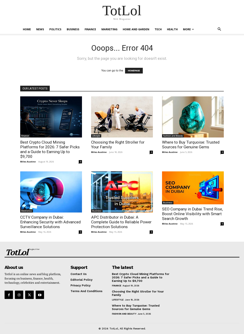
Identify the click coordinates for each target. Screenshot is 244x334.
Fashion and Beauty (173, 135)
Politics (55, 29)
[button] (219, 29)
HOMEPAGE (134, 70)
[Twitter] (29, 295)
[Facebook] (9, 295)
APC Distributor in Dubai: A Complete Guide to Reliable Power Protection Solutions (121, 222)
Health (172, 29)
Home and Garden (136, 29)
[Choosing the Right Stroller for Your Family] (122, 116)
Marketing (109, 29)
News (40, 29)
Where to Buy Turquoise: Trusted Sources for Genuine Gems (191, 144)
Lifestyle (96, 135)
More (187, 29)
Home (27, 29)
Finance (90, 29)
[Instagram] (19, 295)
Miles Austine (28, 161)
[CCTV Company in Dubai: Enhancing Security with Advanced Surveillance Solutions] (51, 192)
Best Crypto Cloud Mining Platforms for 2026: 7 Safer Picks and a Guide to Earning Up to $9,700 (50, 149)
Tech (158, 29)
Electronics (26, 210)
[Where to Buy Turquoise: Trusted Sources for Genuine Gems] (193, 116)
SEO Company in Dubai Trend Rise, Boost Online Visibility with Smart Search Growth (192, 214)
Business (73, 29)
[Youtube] (40, 295)
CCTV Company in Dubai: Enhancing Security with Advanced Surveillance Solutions (50, 222)
